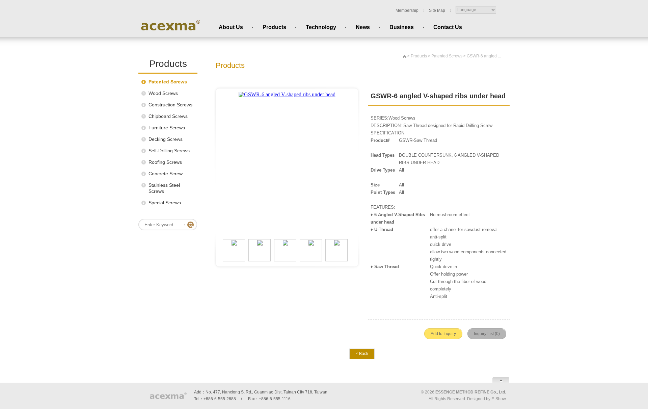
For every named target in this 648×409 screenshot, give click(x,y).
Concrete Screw (165, 173)
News (363, 27)
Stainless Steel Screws (164, 188)
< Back (362, 353)
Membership (407, 10)
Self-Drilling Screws (169, 150)
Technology (321, 27)
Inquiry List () (487, 333)
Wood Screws (163, 93)
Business (401, 27)
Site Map (437, 10)
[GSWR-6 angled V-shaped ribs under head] (287, 90)
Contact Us (447, 27)
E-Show (498, 399)
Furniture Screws (166, 127)
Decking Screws (165, 139)
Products (274, 27)
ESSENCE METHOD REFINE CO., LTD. (170, 25)
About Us (231, 27)
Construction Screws (170, 104)
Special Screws (164, 202)
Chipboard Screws (168, 116)
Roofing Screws (165, 162)
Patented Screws (167, 81)
